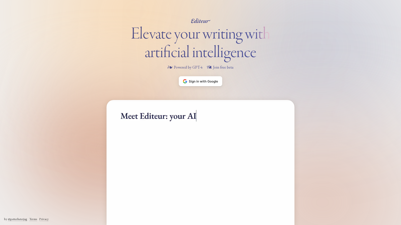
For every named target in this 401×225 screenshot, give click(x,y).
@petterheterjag (17, 219)
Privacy (44, 219)
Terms (33, 219)
